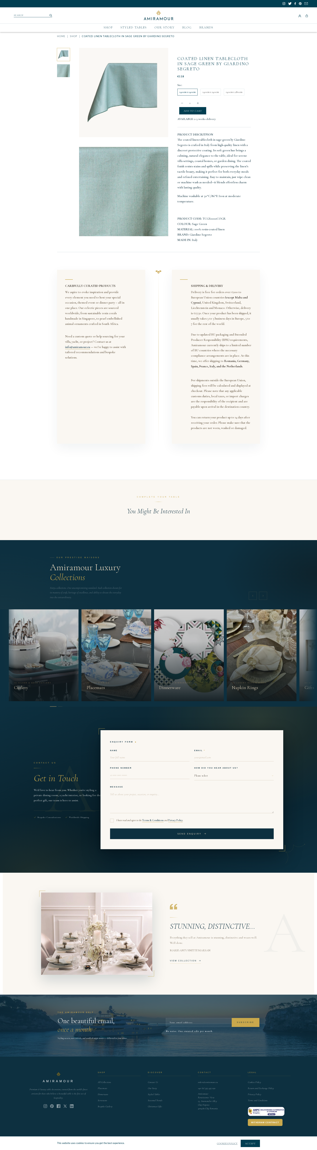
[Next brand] (263, 596)
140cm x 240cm (211, 92)
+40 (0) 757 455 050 (207, 1088)
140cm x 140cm (187, 92)
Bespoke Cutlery (105, 1106)
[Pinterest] (52, 1106)
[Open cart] (307, 15)
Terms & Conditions (153, 820)
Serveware (102, 1100)
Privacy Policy (175, 820)
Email (198, 750)
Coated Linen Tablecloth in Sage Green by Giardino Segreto (213, 64)
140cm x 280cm (234, 92)
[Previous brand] (253, 596)
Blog (187, 27)
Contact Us (153, 1082)
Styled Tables (134, 27)
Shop (108, 27)
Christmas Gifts (155, 1106)
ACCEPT (250, 1143)
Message (116, 787)
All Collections (104, 1082)
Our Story (164, 27)
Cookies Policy (254, 1082)
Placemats (102, 1088)
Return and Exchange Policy (261, 1088)
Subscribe (245, 1022)
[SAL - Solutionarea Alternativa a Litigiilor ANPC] (266, 1111)
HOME (61, 36)
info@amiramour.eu (77, 347)
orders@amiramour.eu (208, 1082)
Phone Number (121, 768)
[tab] (52, 706)
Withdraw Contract (265, 1122)
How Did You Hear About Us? (216, 768)
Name (114, 750)
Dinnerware (103, 1094)
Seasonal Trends (155, 1100)
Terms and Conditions (257, 1100)
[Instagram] (45, 1106)
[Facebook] (58, 1106)
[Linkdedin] (65, 1106)
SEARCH (18, 15)
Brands (206, 27)
